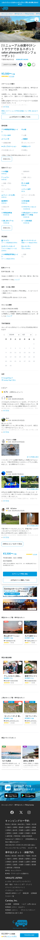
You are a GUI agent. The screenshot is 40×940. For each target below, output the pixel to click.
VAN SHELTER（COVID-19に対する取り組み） (20, 845)
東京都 (14, 824)
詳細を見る (6, 159)
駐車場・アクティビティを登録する (17, 873)
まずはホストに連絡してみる (20, 117)
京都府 (21, 833)
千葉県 (28, 824)
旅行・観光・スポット (12, 884)
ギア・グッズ (26, 884)
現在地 (7, 824)
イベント (8, 887)
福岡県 (27, 827)
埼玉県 (34, 824)
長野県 (8, 833)
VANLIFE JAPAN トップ (12, 893)
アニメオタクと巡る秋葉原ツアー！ (13, 676)
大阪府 (8, 827)
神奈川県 (21, 824)
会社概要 (8, 904)
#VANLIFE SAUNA (22, 59)
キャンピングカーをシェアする (15, 848)
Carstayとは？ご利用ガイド (14, 839)
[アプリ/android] (28, 795)
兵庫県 (15, 827)
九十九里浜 (6, 761)
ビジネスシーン (18, 887)
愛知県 (21, 827)
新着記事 (26, 893)
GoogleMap (7, 378)
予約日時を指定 (29, 935)
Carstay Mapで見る (9, 380)
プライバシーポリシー (28, 910)
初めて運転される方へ (12, 842)
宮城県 (27, 833)
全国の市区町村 (27, 836)
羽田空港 (17, 836)
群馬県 (8, 830)
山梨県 (27, 830)
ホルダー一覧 (32, 848)
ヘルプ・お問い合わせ (29, 904)
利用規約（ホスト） (11, 910)
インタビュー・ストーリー (14, 890)
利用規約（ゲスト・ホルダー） (15, 907)
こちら (16, 279)
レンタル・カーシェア (12, 881)
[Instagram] (29, 812)
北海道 (34, 827)
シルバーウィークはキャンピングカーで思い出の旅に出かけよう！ (20, 3)
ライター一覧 (9, 896)
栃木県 (15, 830)
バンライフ (25, 881)
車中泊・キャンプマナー (13, 870)
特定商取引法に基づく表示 (14, 913)
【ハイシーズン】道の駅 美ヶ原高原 (13, 716)
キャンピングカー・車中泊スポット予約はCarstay (17, 14)
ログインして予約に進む (20, 574)
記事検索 (34, 893)
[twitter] (21, 812)
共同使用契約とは (31, 839)
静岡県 (34, 830)
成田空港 (9, 836)
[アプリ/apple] (11, 795)
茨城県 (21, 830)
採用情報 (16, 904)
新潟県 (34, 833)
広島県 (15, 833)
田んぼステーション (12, 636)
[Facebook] (12, 812)
